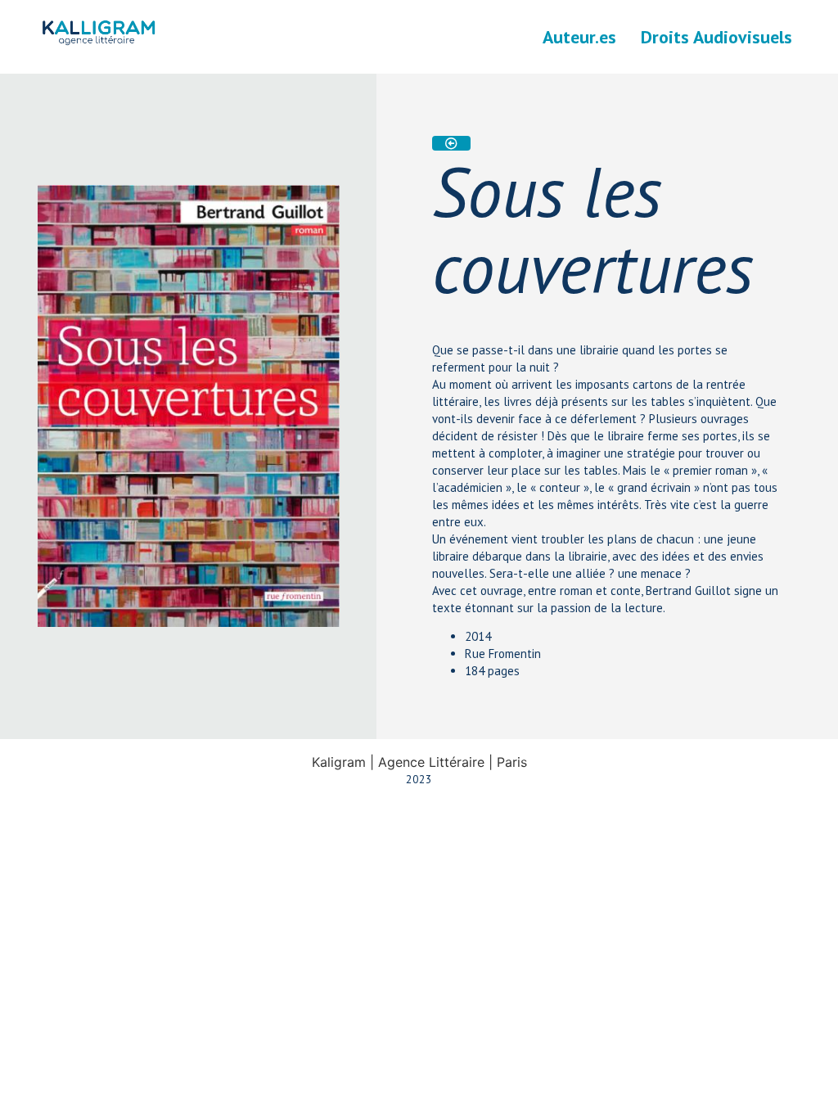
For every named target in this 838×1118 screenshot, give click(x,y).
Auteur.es (579, 36)
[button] (451, 143)
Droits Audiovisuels (716, 36)
